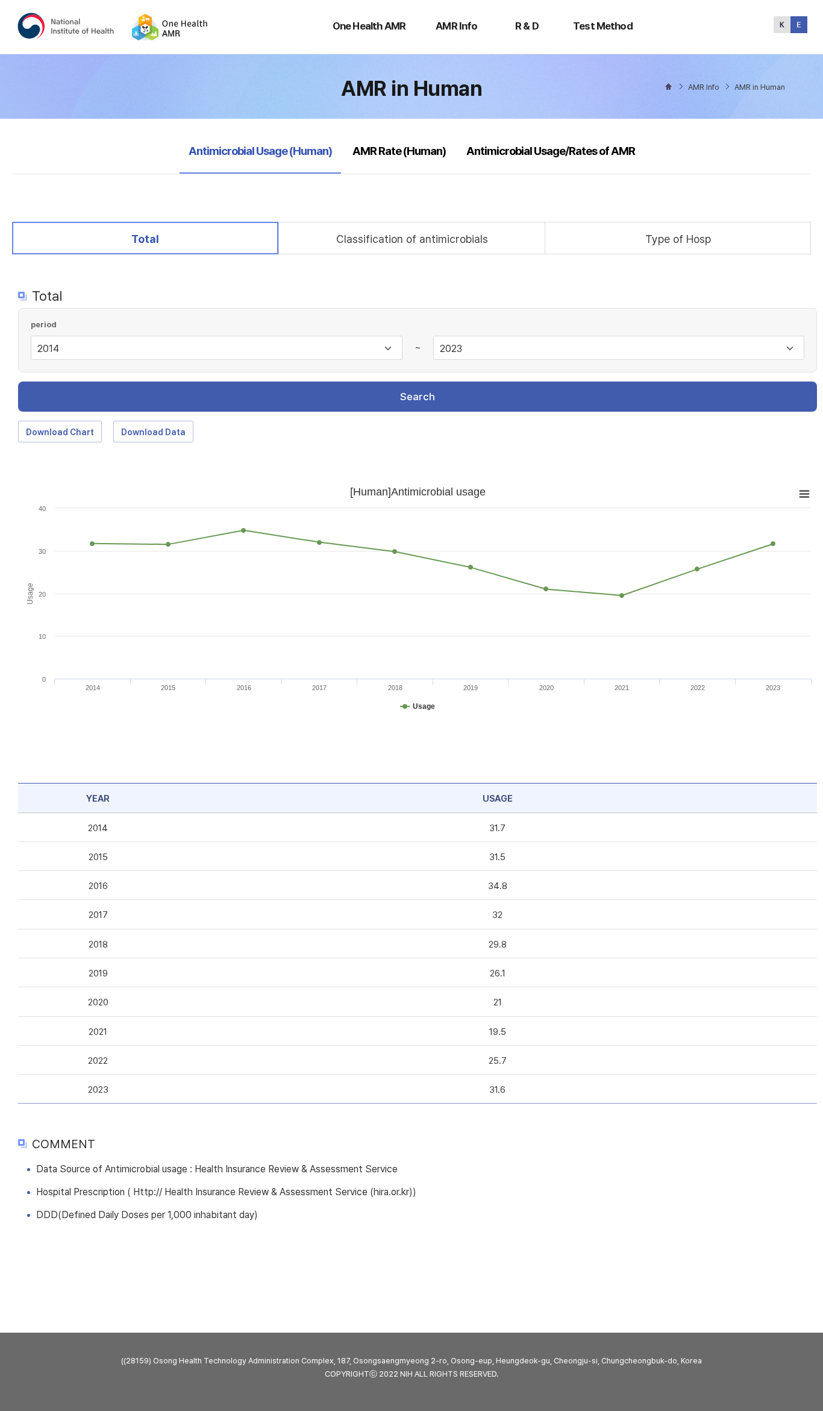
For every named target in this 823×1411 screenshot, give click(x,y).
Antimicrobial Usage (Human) (260, 150)
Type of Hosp (678, 239)
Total (154, 238)
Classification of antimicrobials (412, 239)
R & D (527, 26)
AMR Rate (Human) (399, 151)
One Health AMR (369, 26)
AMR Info (456, 26)
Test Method (603, 26)
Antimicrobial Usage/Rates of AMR (550, 151)
